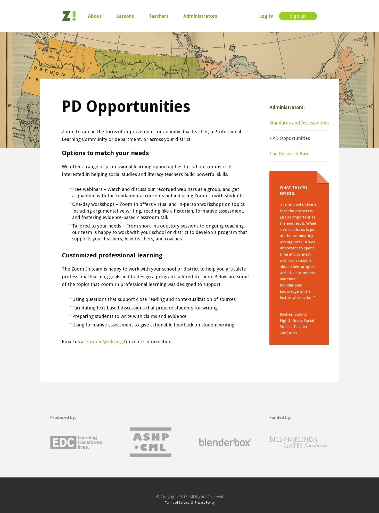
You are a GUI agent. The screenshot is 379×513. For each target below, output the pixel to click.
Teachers (159, 16)
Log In (266, 16)
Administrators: (287, 107)
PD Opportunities (291, 138)
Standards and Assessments (299, 122)
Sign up (298, 16)
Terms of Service (178, 502)
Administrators (200, 16)
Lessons (125, 16)
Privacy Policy (204, 502)
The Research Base (289, 153)
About (95, 16)
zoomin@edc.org (104, 341)
